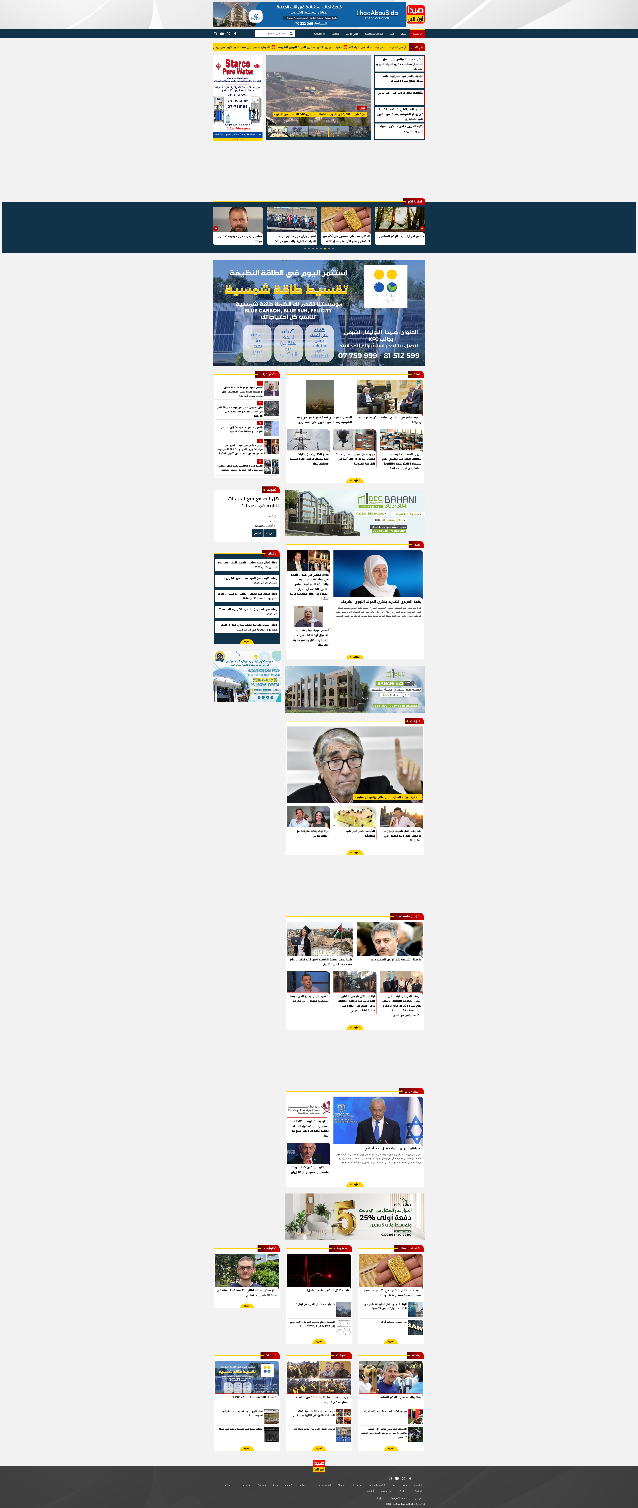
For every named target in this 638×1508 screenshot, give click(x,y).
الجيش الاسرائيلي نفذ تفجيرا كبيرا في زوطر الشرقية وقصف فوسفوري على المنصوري (275, 47)
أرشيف (370, 1491)
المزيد (356, 480)
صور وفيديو (386, 1491)
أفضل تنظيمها (264, 525)
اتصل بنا (380, 1498)
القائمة (318, 34)
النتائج (258, 533)
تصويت (270, 533)
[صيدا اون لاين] (415, 14)
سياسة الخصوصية (399, 1498)
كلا (271, 521)
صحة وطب (305, 1485)
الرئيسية (417, 34)
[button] (243, 139)
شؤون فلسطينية (374, 34)
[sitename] (319, 1466)
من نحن (418, 1498)
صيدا (392, 34)
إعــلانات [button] (418, 1491)
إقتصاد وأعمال (324, 1485)
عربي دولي (352, 34)
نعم (271, 516)
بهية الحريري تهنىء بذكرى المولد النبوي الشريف (371, 47)
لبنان (403, 34)
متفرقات (262, 1485)
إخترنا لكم (403, 1491)
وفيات (228, 1485)
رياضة (275, 1485)
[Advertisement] (319, 170)
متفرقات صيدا (244, 1485)
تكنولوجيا (289, 1485)
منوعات (335, 34)
